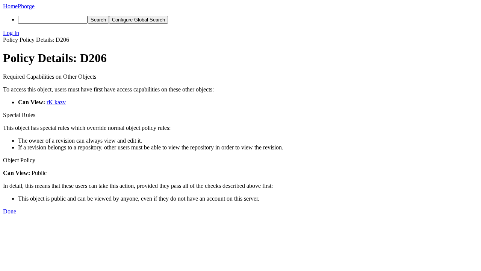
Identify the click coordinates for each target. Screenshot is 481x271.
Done (9, 211)
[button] (240, 33)
